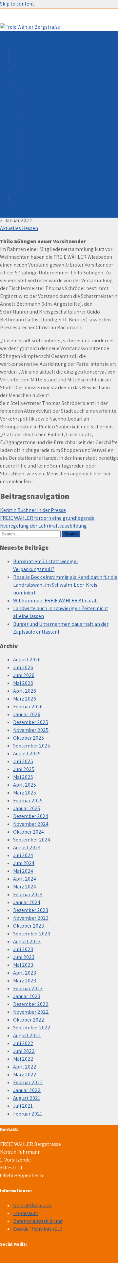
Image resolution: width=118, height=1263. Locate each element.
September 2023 (31, 933)
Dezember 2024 (30, 816)
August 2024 (27, 847)
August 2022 (27, 1035)
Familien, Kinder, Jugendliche (59, 99)
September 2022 (31, 1027)
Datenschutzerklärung (38, 1221)
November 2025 (31, 730)
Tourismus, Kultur (46, 158)
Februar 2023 (28, 988)
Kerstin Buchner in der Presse (33, 510)
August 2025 (27, 753)
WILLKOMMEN (29, 50)
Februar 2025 (28, 800)
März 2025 (24, 792)
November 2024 (31, 824)
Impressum (25, 1213)
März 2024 (24, 886)
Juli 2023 (23, 949)
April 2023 (24, 972)
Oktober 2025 (28, 737)
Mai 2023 (23, 965)
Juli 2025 (23, 761)
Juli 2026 (23, 667)
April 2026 (24, 690)
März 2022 (24, 1074)
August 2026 (27, 659)
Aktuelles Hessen (19, 228)
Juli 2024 (23, 855)
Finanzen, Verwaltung (50, 119)
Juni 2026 (23, 675)
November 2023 (31, 918)
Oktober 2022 (28, 1019)
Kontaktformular (32, 1205)
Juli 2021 (23, 1105)
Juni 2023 (23, 957)
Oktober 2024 (28, 831)
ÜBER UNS (24, 70)
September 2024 (31, 839)
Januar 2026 (26, 714)
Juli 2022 (23, 1043)
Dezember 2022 (31, 1004)
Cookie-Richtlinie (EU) (37, 1228)
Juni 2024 (23, 863)
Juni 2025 (23, 769)
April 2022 (24, 1066)
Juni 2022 (24, 1051)
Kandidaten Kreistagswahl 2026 (49, 197)
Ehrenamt (37, 187)
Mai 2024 (23, 871)
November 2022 (31, 1012)
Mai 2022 (23, 1058)
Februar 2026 (28, 706)
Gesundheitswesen (47, 148)
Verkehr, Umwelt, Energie (54, 129)
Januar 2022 (27, 1090)
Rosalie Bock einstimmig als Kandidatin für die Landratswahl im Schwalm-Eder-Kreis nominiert (65, 585)
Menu (6, 35)
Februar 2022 (28, 1082)
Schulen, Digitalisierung (52, 109)
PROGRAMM (27, 80)
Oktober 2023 (28, 925)
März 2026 (24, 698)
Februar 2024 (28, 894)
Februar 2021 (27, 1113)
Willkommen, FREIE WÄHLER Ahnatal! (55, 600)
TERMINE (23, 60)
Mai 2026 (23, 683)
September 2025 (31, 745)
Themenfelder (42, 89)
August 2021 (26, 1098)
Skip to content (17, 3)
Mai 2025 (23, 777)
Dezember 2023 (30, 910)
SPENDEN (24, 207)
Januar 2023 (26, 996)
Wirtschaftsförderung (50, 138)
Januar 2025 (26, 808)
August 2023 (27, 941)
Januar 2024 (26, 902)
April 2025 (24, 784)
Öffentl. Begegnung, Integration (62, 168)
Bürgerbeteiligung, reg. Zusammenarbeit (72, 178)
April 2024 (24, 878)
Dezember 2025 (30, 722)
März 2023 (24, 980)
